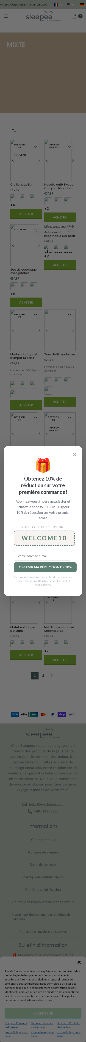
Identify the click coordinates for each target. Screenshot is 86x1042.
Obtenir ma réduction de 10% (45, 567)
